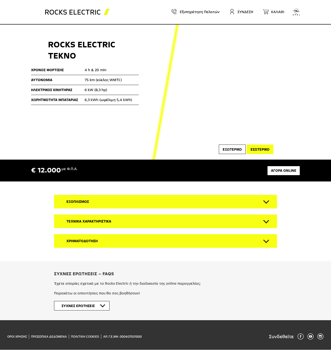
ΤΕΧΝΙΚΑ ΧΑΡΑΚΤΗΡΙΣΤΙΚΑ (88, 221)
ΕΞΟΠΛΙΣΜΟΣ (77, 201)
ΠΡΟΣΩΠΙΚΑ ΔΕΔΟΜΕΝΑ (49, 337)
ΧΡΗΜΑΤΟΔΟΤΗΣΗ (82, 241)
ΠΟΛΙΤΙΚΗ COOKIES (85, 337)
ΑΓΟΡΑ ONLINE (283, 170)
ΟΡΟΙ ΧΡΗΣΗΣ (17, 337)
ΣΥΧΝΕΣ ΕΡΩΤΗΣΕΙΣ (78, 305)
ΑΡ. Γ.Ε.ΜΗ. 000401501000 (122, 337)
